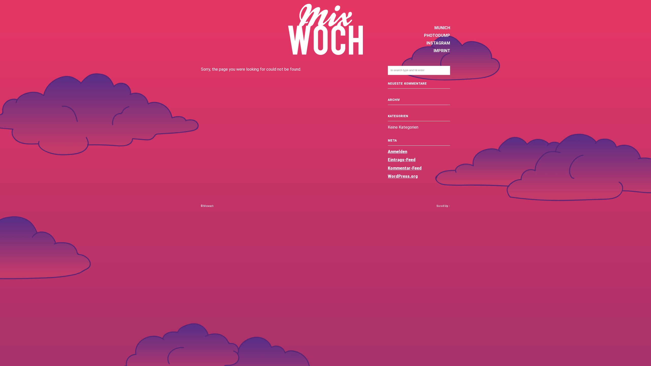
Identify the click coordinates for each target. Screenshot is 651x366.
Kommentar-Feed (405, 168)
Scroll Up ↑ (443, 206)
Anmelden (397, 151)
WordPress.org (403, 176)
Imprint (442, 50)
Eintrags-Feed (402, 159)
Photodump (437, 35)
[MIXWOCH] (325, 52)
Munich (442, 27)
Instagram (438, 43)
